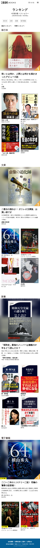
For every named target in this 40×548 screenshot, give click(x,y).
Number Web (25, 544)
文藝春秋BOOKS (8, 2)
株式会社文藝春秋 (9, 544)
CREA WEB (31, 544)
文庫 (11, 21)
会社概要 (10, 541)
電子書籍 (23, 21)
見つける (31, 2)
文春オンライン (18, 544)
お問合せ (29, 541)
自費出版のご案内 (20, 541)
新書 (16, 21)
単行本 (5, 21)
